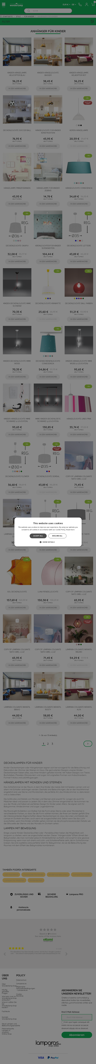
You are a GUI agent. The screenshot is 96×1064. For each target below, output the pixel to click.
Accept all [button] (38, 536)
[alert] (48, 532)
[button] (48, 542)
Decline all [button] (57, 536)
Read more (70, 530)
